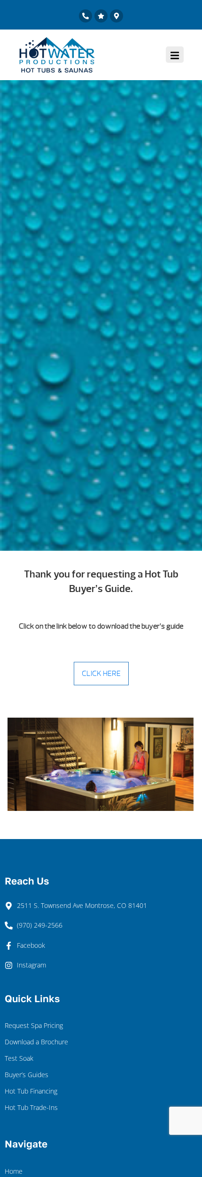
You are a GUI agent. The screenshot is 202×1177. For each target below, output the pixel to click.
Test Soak (19, 1058)
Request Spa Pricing (34, 1025)
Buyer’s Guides (26, 1074)
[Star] (101, 15)
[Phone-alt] (85, 15)
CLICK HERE (101, 673)
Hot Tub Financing (31, 1091)
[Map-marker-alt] (116, 15)
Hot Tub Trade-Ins (31, 1107)
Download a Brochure (36, 1041)
